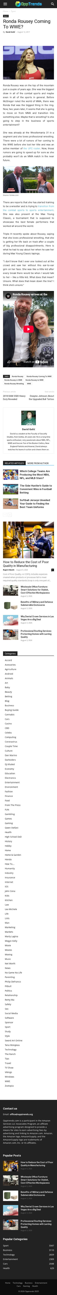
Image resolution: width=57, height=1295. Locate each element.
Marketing (10, 927)
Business (9, 705)
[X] (13, 39)
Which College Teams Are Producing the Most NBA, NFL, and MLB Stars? (35, 475)
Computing (10, 737)
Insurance (10, 877)
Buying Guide (12, 710)
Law (7, 904)
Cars (7, 719)
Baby (7, 687)
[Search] (52, 4)
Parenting (10, 977)
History (8, 841)
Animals (9, 678)
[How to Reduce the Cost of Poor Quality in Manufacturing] (28, 540)
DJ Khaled (10, 764)
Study (8, 1031)
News (7, 968)
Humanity (10, 868)
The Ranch (10, 1054)
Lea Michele (11, 909)
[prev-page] (5, 515)
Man (7, 922)
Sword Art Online (13, 1040)
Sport (13, 11)
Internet (9, 882)
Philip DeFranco (13, 981)
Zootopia (9, 1085)
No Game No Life (13, 972)
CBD (7, 728)
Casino (8, 723)
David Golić (10, 32)
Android (9, 673)
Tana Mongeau (12, 1045)
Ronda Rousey (17, 376)
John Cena (10, 891)
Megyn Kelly (11, 940)
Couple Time (11, 746)
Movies (8, 949)
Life (7, 913)
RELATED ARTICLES (14, 463)
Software (9, 1017)
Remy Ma (9, 999)
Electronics (10, 777)
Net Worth (10, 963)
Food (7, 800)
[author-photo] (28, 425)
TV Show (9, 1067)
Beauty (8, 691)
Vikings (8, 1072)
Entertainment (12, 782)
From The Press (13, 805)
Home (5, 11)
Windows (9, 1076)
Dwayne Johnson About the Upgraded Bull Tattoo (41, 398)
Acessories (10, 664)
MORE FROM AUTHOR (38, 463)
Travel (8, 1063)
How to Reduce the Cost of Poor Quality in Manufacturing (26, 564)
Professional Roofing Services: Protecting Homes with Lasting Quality (36, 634)
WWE (29, 383)
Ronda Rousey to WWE (34, 380)
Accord (8, 660)
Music (8, 959)
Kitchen (9, 900)
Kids (7, 895)
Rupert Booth (8, 570)
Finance (9, 796)
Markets (9, 931)
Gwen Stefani (11, 827)
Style (7, 1036)
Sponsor (9, 1022)
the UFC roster (31, 148)
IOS (6, 886)
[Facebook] (6, 39)
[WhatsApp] (27, 39)
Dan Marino (11, 755)
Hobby (8, 845)
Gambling (10, 814)
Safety (8, 1004)
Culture (8, 750)
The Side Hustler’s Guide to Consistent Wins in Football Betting (36, 489)
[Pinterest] (20, 39)
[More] (34, 39)
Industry (9, 873)
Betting (8, 696)
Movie (8, 945)
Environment (11, 787)
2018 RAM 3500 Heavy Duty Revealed (14, 398)
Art (6, 682)
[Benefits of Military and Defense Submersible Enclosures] (10, 605)
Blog (7, 700)
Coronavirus (11, 741)
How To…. (10, 863)
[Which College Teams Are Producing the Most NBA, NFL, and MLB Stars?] (10, 474)
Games (8, 818)
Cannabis (9, 714)
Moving (8, 954)
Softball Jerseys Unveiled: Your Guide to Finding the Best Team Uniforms (35, 504)
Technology (10, 1049)
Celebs (8, 732)
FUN (7, 809)
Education (10, 773)
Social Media (11, 1013)
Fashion (9, 791)
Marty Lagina (11, 936)
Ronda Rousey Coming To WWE (39, 376)
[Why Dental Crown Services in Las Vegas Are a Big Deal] (10, 620)
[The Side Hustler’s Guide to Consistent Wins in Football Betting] (10, 489)
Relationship (11, 995)
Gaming (9, 823)
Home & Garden (13, 854)
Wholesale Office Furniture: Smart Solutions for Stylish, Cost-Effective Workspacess (35, 590)
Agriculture (10, 669)
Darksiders (10, 759)
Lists (7, 918)
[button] (5, 4)
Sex (6, 1008)
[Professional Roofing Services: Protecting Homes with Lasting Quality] (10, 634)
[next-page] (10, 515)
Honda (8, 859)
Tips (7, 1058)
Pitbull (8, 986)
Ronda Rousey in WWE (13, 380)
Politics (8, 990)
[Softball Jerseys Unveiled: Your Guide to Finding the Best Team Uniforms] (10, 503)
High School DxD (13, 836)
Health (8, 832)
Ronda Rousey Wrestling (14, 383)
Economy (9, 768)
